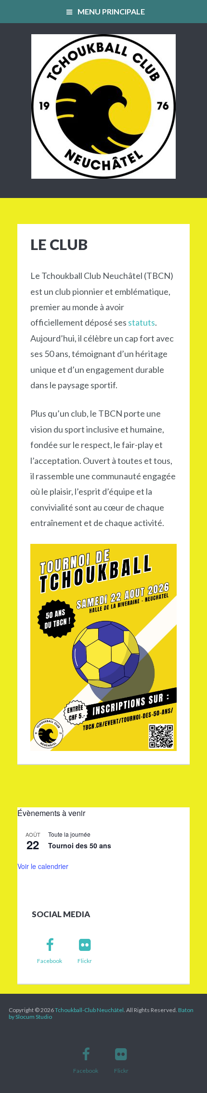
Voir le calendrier (42, 866)
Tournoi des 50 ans (79, 845)
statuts (141, 322)
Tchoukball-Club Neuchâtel (89, 1010)
